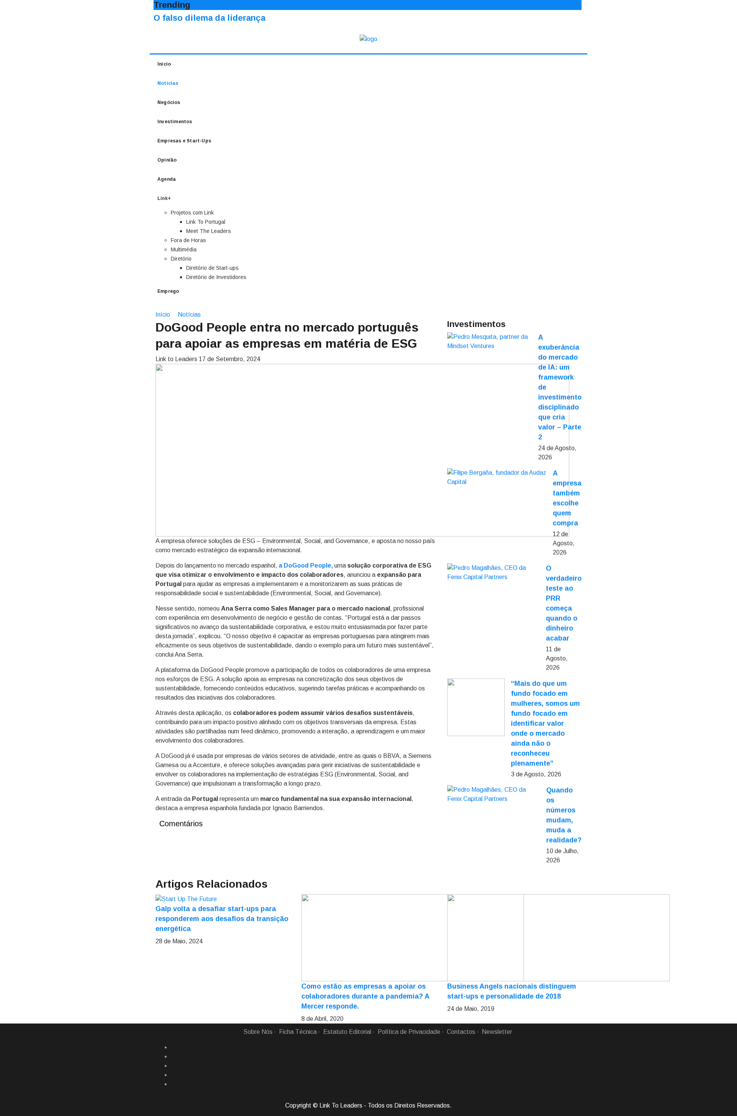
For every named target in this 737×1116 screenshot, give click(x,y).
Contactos (461, 1032)
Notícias (167, 83)
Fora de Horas (188, 240)
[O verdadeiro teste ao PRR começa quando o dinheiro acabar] (493, 572)
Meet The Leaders (208, 231)
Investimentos (174, 121)
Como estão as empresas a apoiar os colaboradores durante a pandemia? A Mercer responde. (365, 996)
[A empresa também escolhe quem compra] (497, 477)
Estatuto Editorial (347, 1032)
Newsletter (497, 1032)
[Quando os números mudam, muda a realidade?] (493, 794)
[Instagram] (174, 1075)
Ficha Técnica (298, 1032)
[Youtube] (174, 1084)
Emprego (168, 291)
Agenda (166, 179)
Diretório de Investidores (216, 277)
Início (164, 64)
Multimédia (184, 249)
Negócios (168, 102)
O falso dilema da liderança (209, 18)
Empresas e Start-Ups (184, 141)
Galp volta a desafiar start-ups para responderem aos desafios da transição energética (221, 919)
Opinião (167, 160)
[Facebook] (174, 1047)
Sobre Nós (258, 1032)
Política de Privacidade (409, 1032)
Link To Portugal (205, 222)
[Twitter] (174, 1066)
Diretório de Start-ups (212, 268)
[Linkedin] (174, 1056)
